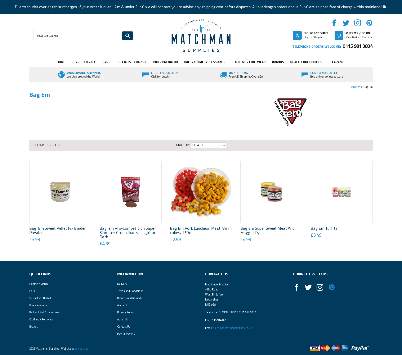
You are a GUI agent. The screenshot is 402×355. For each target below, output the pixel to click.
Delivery (122, 284)
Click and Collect (325, 72)
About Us (122, 319)
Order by (183, 145)
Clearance (337, 62)
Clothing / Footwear (249, 62)
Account (122, 305)
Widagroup (81, 348)
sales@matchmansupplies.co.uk (232, 328)
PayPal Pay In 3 (126, 334)
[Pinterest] (369, 22)
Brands (278, 62)
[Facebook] (334, 22)
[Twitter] (346, 22)
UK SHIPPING (238, 72)
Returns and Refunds (129, 298)
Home (61, 62)
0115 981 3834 (358, 46)
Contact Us (123, 326)
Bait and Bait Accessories (204, 62)
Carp (106, 62)
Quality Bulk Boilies (306, 62)
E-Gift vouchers (165, 72)
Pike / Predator (165, 62)
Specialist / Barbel (132, 62)
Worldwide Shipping (84, 72)
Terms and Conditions (130, 291)
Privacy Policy (125, 312)
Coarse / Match (84, 62)
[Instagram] (357, 22)
